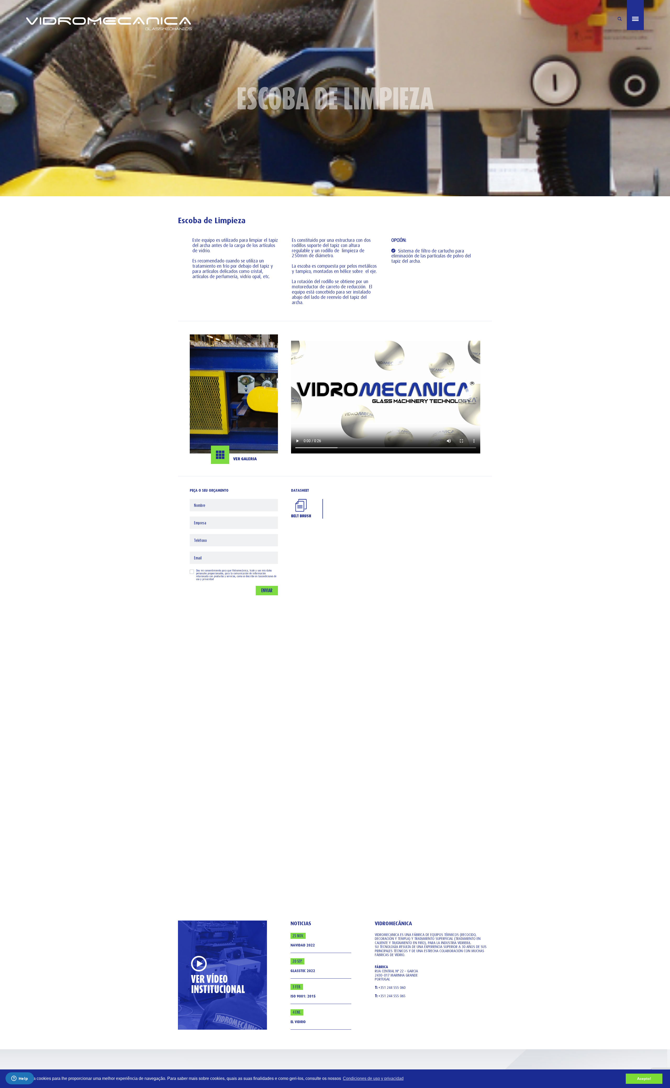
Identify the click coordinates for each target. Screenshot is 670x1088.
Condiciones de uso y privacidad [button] (373, 1078)
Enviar (266, 590)
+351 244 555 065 (390, 996)
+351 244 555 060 (390, 988)
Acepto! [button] (644, 1078)
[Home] (180, 15)
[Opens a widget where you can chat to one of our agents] (19, 1078)
